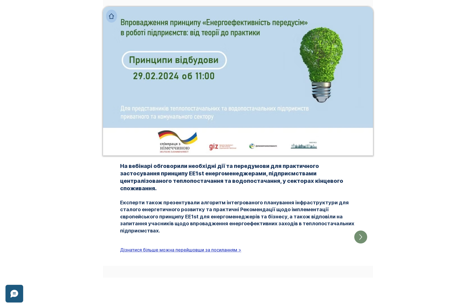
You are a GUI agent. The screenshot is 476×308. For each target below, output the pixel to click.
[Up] (360, 237)
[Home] (111, 16)
